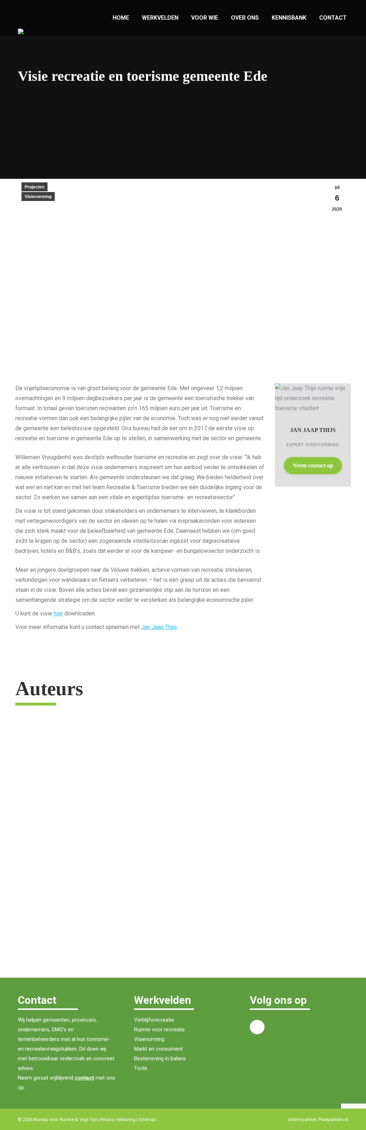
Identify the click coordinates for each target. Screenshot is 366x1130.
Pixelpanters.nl (333, 1119)
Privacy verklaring (117, 1119)
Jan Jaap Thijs (159, 627)
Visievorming (38, 196)
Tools (140, 1068)
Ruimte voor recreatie (159, 1029)
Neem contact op (313, 465)
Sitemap (147, 1119)
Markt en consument (158, 1049)
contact (84, 1078)
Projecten (34, 187)
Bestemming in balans (160, 1058)
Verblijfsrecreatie (154, 1020)
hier (58, 613)
